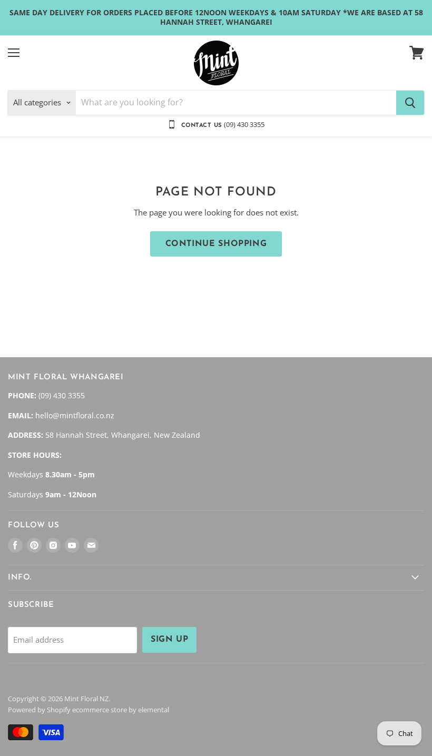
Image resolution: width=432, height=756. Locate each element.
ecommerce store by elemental (120, 709)
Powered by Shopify (39, 709)
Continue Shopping (216, 244)
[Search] (410, 103)
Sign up (169, 639)
